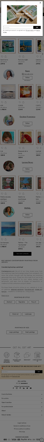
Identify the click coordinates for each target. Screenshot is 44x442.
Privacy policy (30, 30)
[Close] (40, 3)
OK (37, 27)
